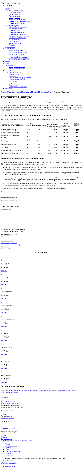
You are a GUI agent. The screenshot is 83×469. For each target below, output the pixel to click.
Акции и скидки (6, 439)
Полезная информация (12, 451)
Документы (13, 81)
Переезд (7, 9)
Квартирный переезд (16, 10)
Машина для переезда (16, 43)
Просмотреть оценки (8, 428)
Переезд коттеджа (15, 16)
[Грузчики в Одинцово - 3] (48, 390)
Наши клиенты (14, 74)
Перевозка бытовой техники (19, 36)
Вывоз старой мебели (16, 54)
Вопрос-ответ (13, 85)
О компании (9, 70)
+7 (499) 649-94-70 (7, 5)
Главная (3, 92)
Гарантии (12, 83)
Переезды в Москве (14, 92)
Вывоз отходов (14, 56)
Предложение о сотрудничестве (20, 78)
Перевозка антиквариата (17, 32)
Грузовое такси (14, 41)
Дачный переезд (14, 14)
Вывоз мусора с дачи (16, 50)
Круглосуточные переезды (18, 19)
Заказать (4, 271)
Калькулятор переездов (17, 67)
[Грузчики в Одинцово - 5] (10, 392)
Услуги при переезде (12, 25)
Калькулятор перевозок (17, 68)
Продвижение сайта (8, 466)
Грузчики (12, 45)
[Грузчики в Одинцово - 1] (10, 390)
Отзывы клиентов (15, 72)
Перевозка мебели (15, 30)
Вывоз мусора (14, 39)
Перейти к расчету (7, 418)
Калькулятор (9, 65)
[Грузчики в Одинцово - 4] (67, 390)
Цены (7, 63)
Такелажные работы (16, 29)
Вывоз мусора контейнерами (19, 59)
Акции (7, 61)
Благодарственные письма (18, 87)
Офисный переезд (15, 12)
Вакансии (12, 76)
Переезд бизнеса (14, 18)
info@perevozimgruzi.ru (10, 403)
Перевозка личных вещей (18, 34)
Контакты (8, 88)
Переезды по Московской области (20, 21)
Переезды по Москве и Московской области (37, 92)
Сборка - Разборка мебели (18, 27)
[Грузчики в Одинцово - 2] (29, 390)
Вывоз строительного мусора (19, 58)
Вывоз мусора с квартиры (18, 52)
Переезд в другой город (17, 23)
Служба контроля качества (18, 79)
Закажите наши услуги (9, 432)
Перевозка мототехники (17, 38)
